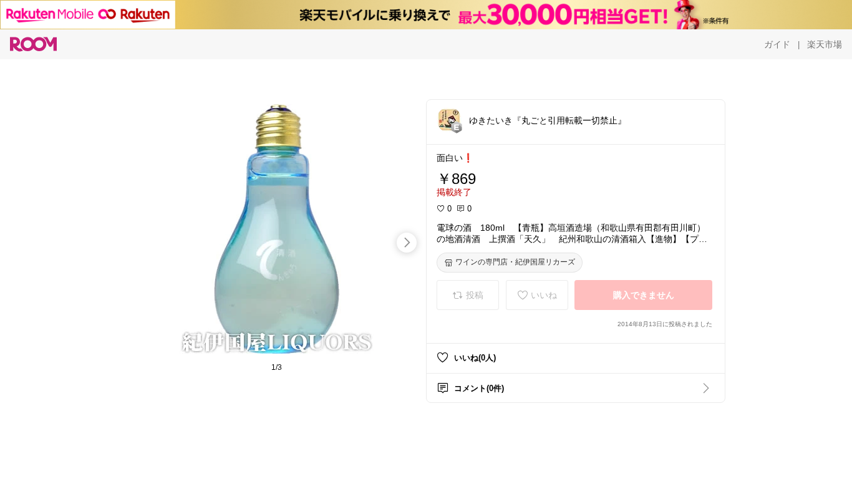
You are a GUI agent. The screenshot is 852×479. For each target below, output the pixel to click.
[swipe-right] (407, 243)
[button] (449, 119)
